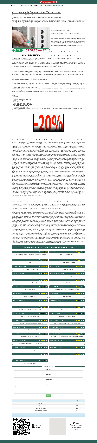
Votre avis (48, 389)
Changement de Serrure (26, 441)
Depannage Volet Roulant (50, 441)
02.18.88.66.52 (47, 2)
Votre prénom (49, 379)
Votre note (48, 384)
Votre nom (48, 374)
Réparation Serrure (61, 441)
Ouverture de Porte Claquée (38, 441)
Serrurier (77, 423)
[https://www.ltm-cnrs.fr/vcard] (21, 426)
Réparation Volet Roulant (71, 441)
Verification (48, 369)
